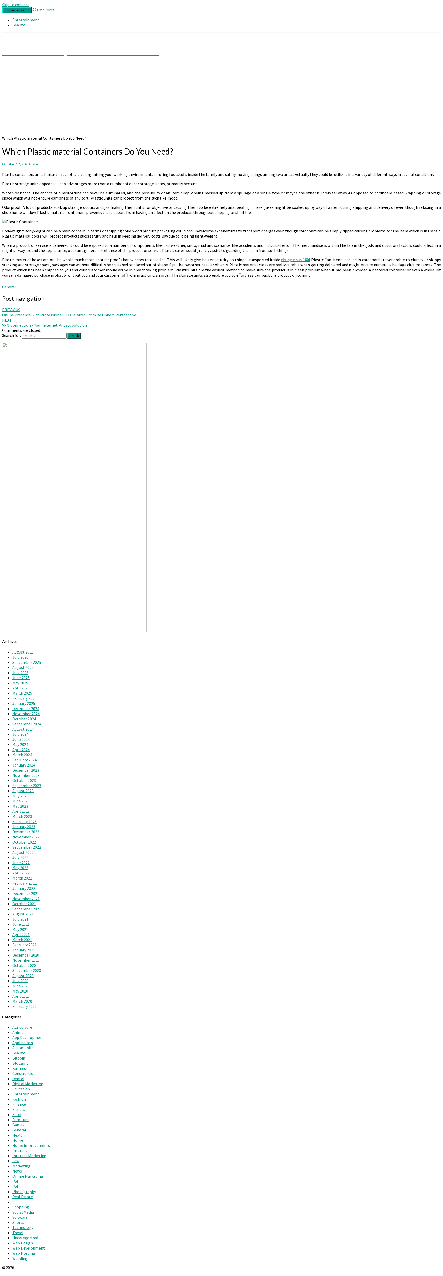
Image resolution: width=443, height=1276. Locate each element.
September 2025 (26, 662)
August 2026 (23, 652)
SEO (15, 1201)
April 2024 (21, 749)
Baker (35, 164)
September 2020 (26, 970)
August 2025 (23, 667)
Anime (18, 1032)
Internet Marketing (29, 1155)
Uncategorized (25, 1237)
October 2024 (24, 718)
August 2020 (23, 975)
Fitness (18, 1109)
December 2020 (25, 955)
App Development (28, 1037)
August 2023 (23, 790)
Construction (24, 1073)
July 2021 (20, 919)
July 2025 (20, 672)
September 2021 (26, 908)
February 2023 (24, 821)
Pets (16, 1186)
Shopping (20, 1206)
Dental (18, 1078)
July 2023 (20, 795)
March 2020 (22, 1001)
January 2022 (23, 888)
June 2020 (21, 985)
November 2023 (26, 775)
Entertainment (25, 19)
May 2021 (20, 929)
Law (15, 1160)
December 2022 (25, 831)
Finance (19, 1104)
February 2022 (24, 883)
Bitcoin (18, 1058)
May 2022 (20, 867)
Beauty (18, 24)
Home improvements (31, 1145)
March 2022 (22, 878)
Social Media (23, 1212)
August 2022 (23, 852)
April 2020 (21, 996)
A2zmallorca (43, 9)
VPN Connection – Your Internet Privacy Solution (44, 322)
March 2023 (22, 816)
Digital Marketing (27, 1083)
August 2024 (23, 729)
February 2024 (24, 759)
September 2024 (26, 723)
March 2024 (22, 754)
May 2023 (20, 806)
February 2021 (24, 944)
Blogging (20, 1063)
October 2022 (24, 842)
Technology (22, 1227)
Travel (17, 1232)
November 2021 (26, 898)
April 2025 (21, 688)
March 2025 (22, 693)
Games (18, 1124)
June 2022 (21, 862)
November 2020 (26, 960)
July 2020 (20, 980)
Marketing (21, 1165)
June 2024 (21, 739)
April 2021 (21, 934)
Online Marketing (27, 1176)
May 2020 (20, 991)
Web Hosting (23, 1253)
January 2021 (23, 949)
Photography (24, 1191)
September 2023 (26, 785)
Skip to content (15, 4)
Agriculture (22, 1027)
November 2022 (26, 836)
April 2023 (21, 811)
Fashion (19, 1099)
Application (22, 1042)
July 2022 (20, 857)
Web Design (22, 1242)
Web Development (28, 1248)
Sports (18, 1222)
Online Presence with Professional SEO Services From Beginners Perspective (69, 312)
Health (18, 1135)
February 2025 (24, 698)
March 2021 (22, 939)
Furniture (20, 1119)
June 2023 (21, 801)
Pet (15, 1181)
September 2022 (26, 847)
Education (21, 1088)
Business (20, 1068)
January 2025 (23, 703)
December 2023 (25, 770)
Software (20, 1217)
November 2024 (26, 713)
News (17, 1171)
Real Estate (22, 1196)
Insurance (20, 1150)
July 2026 (20, 657)
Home (17, 1140)
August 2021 (23, 913)
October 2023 (24, 780)
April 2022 (21, 872)
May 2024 (20, 744)
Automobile (22, 1047)
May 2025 (20, 682)
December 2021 (25, 893)
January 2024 (23, 765)
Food (16, 1114)
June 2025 (21, 677)
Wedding (19, 1258)
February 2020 (24, 1006)
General (9, 286)
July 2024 (20, 734)
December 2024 (25, 708)
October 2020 (24, 965)
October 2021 (24, 903)
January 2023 (23, 826)
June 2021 (21, 924)
